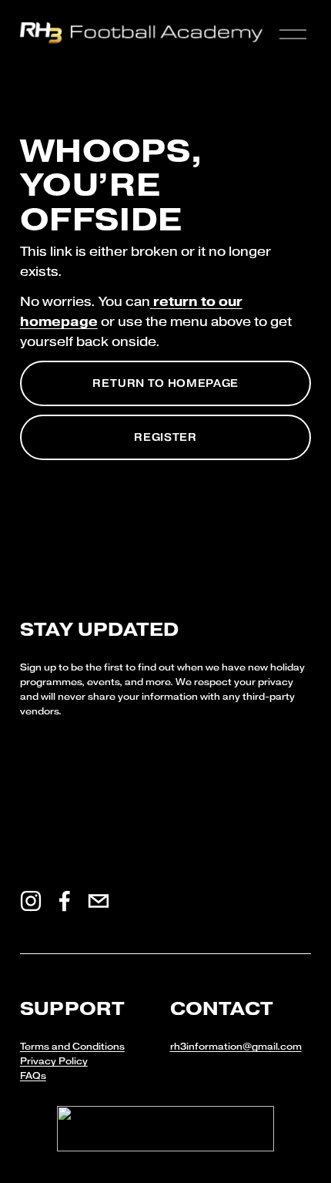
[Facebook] (64, 901)
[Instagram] (31, 901)
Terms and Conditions (72, 1046)
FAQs (33, 1075)
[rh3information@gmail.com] (98, 901)
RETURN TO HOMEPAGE (165, 383)
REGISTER (165, 437)
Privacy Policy (54, 1061)
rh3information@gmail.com (236, 1046)
